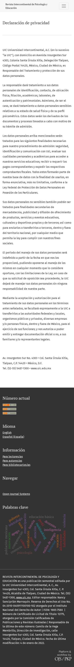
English (7, 432)
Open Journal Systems (16, 494)
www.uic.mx (23, 597)
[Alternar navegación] (64, 6)
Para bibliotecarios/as (16, 464)
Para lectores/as (13, 456)
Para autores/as (12, 460)
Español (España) (13, 436)
